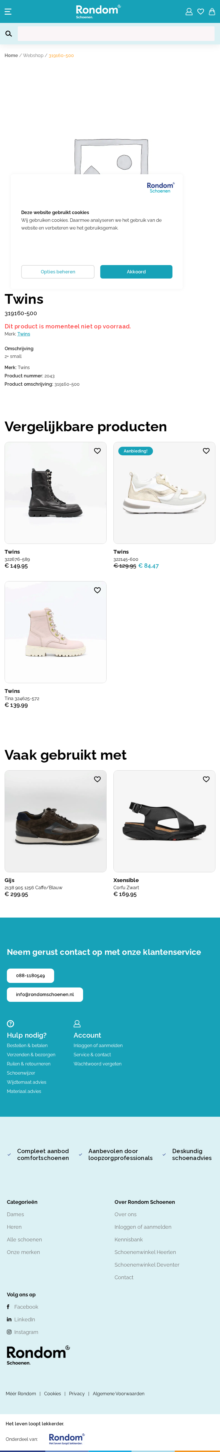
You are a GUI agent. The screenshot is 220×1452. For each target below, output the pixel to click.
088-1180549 (30, 975)
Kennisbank (129, 1240)
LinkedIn (24, 1319)
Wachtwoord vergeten (97, 1064)
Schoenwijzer (21, 1073)
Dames (15, 1214)
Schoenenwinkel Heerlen (145, 1252)
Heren (14, 1227)
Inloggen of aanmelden (98, 1045)
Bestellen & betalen (27, 1045)
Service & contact (92, 1054)
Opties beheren (58, 272)
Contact (124, 1277)
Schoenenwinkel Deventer (147, 1265)
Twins (23, 334)
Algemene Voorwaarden (118, 1393)
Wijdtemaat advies (26, 1082)
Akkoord (136, 272)
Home (11, 55)
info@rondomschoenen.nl (45, 994)
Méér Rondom (21, 1393)
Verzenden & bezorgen (31, 1054)
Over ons (126, 1214)
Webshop (33, 55)
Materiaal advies (24, 1091)
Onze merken (23, 1252)
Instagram (26, 1332)
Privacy (77, 1393)
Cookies (52, 1393)
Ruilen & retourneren (28, 1064)
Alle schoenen (24, 1240)
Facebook (26, 1307)
